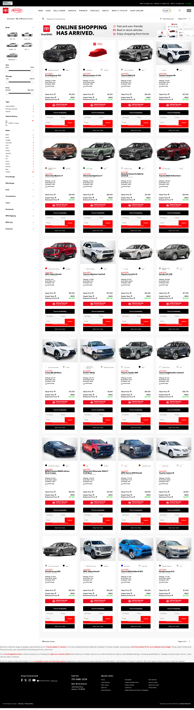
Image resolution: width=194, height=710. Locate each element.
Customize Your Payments (60, 125)
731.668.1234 (79, 679)
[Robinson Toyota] (16, 10)
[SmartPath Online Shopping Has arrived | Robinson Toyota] (116, 30)
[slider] (7, 70)
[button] (76, 53)
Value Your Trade (60, 130)
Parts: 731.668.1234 (177, 3)
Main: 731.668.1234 (146, 3)
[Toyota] (5, 10)
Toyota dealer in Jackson (56, 646)
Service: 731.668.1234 (161, 3)
